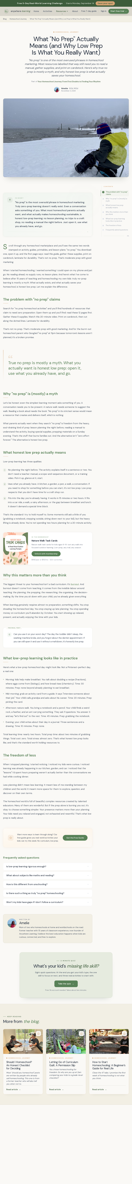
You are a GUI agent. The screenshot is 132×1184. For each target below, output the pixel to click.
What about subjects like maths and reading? (30, 875)
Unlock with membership (46, 554)
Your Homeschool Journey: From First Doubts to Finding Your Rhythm (69, 81)
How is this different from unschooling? (26, 884)
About (75, 11)
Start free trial (118, 11)
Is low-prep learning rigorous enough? (26, 866)
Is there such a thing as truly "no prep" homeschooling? (35, 893)
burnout (75, 584)
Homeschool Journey (18, 19)
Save (123, 102)
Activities (47, 11)
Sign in (103, 11)
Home (36, 11)
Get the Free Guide (75, 838)
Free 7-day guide (89, 11)
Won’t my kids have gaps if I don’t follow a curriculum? (34, 902)
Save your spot (105, 3)
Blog (5, 19)
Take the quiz (66, 983)
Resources (61, 11)
